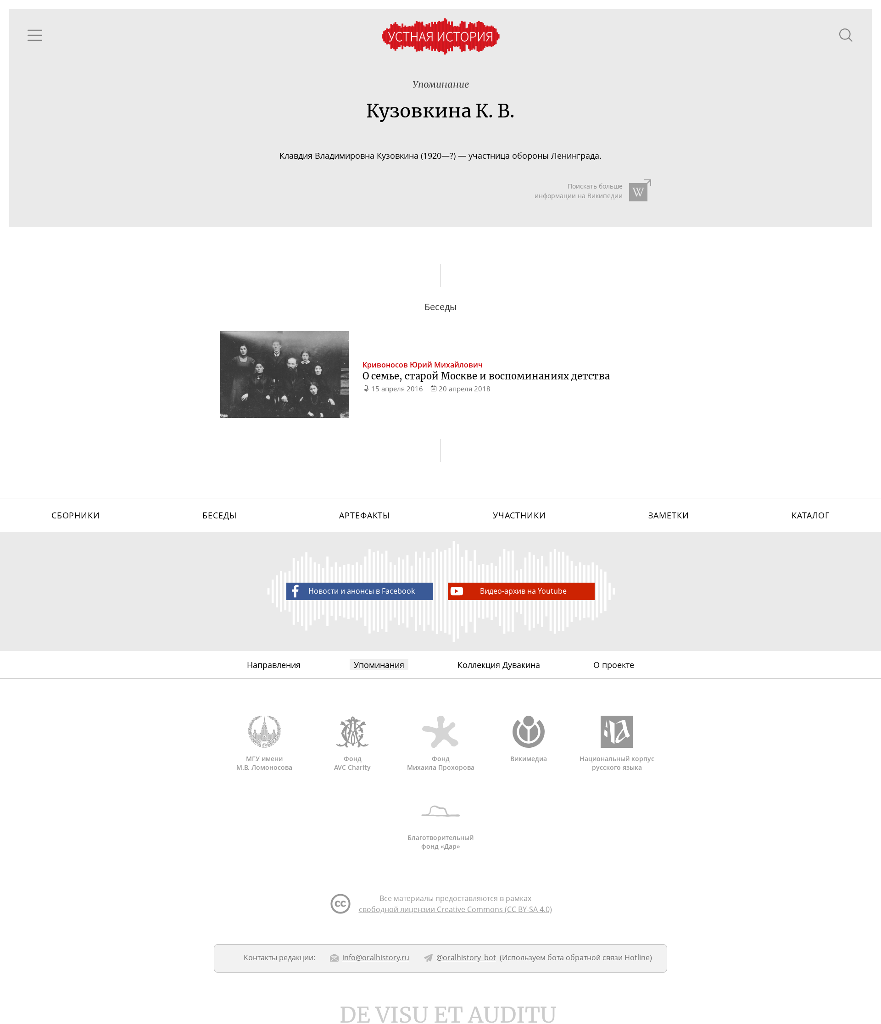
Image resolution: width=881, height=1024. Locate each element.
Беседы (219, 515)
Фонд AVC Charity (352, 763)
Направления (274, 664)
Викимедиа (528, 758)
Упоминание (441, 84)
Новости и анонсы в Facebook (361, 591)
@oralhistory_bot (466, 957)
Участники (519, 515)
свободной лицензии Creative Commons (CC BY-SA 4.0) (455, 909)
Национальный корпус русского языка (617, 763)
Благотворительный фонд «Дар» (440, 842)
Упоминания (379, 664)
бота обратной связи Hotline (598, 957)
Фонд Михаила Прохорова (440, 763)
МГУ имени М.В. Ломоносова (264, 763)
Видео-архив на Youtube (523, 591)
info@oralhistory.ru (375, 957)
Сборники (75, 515)
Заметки (668, 515)
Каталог (811, 515)
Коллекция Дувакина (498, 664)
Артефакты (364, 515)
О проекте (613, 664)
